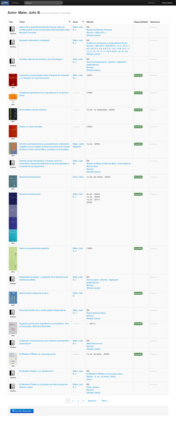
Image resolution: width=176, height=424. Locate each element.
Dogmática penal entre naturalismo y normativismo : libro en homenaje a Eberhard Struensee (44, 325)
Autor (75, 21)
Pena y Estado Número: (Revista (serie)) (93, 390)
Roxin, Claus (78, 176)
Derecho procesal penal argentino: (34, 248)
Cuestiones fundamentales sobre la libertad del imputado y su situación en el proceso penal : (44, 76)
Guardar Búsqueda (22, 411)
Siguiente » (92, 400)
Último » (105, 400)
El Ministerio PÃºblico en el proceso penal (37, 354)
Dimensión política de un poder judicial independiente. (42, 310)
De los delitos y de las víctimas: (33, 109)
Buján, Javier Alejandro (78, 145)
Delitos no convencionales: (31, 126)
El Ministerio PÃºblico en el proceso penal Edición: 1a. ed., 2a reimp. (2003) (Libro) (104, 376)
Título (22, 21)
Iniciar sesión (167, 2)
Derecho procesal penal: (30, 176)
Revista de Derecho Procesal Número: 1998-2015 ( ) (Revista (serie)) (99, 32)
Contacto (151, 2)
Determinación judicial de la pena (33, 293)
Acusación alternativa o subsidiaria (34, 40)
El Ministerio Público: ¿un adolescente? (36, 371)
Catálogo (15, 2)
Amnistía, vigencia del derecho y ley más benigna (40, 59)
